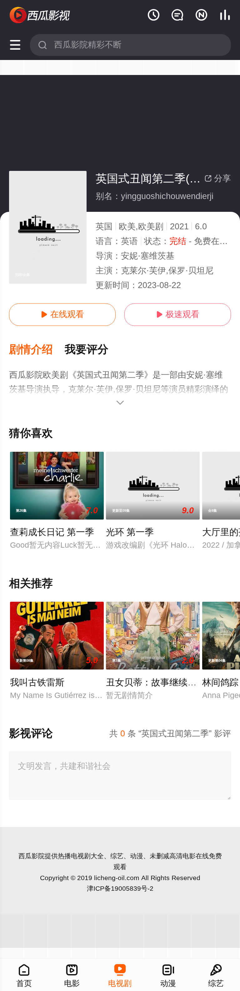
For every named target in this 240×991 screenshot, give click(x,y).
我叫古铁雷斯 (37, 682)
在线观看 (62, 314)
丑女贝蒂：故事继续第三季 (160, 682)
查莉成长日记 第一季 (52, 532)
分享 (217, 178)
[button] (37, 350)
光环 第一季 (130, 532)
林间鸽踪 (220, 682)
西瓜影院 (31, 855)
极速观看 (177, 314)
